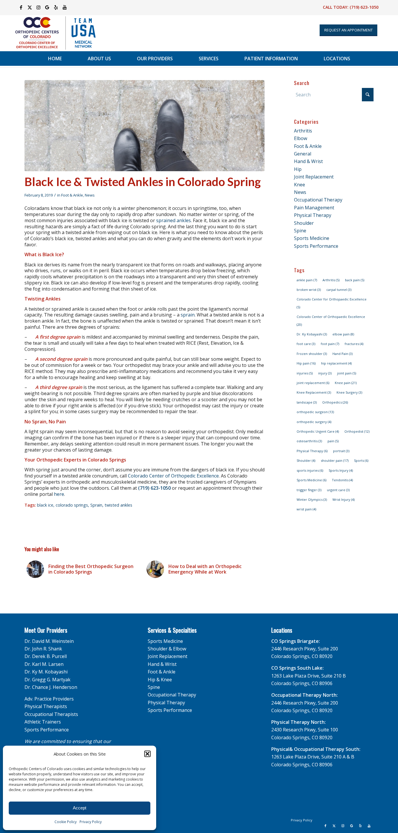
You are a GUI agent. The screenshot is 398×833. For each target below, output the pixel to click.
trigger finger (309, 490)
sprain (188, 315)
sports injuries (310, 470)
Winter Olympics (312, 499)
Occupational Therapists (51, 714)
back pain (354, 280)
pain (333, 441)
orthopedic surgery (314, 422)
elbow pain (343, 334)
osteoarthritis (309, 441)
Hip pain (306, 363)
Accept (79, 807)
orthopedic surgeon (315, 412)
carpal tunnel (338, 289)
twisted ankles (118, 505)
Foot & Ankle (72, 195)
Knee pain (346, 383)
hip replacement (336, 363)
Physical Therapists (45, 706)
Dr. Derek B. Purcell (45, 656)
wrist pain (306, 509)
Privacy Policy (91, 821)
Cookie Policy (65, 821)
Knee (299, 184)
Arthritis (303, 131)
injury (325, 373)
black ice (45, 505)
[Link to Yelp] (56, 7)
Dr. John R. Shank (43, 648)
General (302, 154)
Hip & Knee (160, 679)
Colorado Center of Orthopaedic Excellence (331, 320)
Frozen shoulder (312, 353)
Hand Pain (342, 353)
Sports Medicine (311, 238)
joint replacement (313, 383)
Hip (298, 169)
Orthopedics (335, 402)
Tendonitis (342, 480)
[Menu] (381, 58)
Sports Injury (341, 470)
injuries (305, 373)
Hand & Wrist (308, 161)
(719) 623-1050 (364, 7)
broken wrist (309, 289)
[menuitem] (55, 58)
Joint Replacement (314, 177)
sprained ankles (173, 220)
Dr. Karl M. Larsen (44, 664)
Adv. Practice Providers (49, 699)
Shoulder (304, 223)
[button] (147, 754)
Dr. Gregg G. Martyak (47, 679)
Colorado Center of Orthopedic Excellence (173, 476)
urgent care (338, 490)
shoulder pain (334, 460)
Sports (361, 460)
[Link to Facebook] (21, 7)
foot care (306, 344)
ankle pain (307, 280)
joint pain (346, 373)
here (59, 494)
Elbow (300, 138)
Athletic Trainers (42, 722)
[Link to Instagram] (38, 7)
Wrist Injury (343, 499)
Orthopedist (356, 431)
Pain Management (314, 207)
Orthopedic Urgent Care (318, 431)
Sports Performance (316, 246)
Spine (300, 230)
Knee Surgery (349, 392)
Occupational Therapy (318, 200)
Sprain (96, 505)
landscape (307, 402)
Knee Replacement (314, 392)
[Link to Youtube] (64, 7)
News (90, 195)
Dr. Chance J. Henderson (50, 687)
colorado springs (72, 505)
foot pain (330, 344)
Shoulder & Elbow (167, 648)
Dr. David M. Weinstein (49, 641)
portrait (341, 451)
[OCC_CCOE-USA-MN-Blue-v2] (51, 33)
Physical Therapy (312, 215)
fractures (354, 344)
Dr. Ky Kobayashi (312, 334)
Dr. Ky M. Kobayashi (46, 671)
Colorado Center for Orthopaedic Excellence (332, 303)
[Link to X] (29, 7)
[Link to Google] (47, 7)
